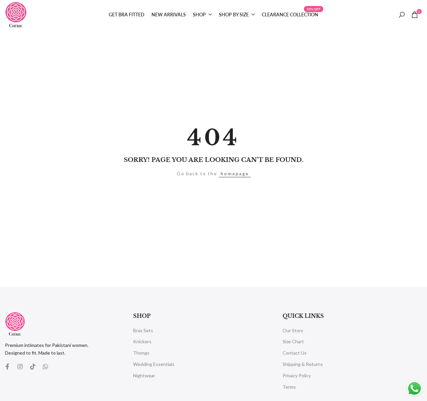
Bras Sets (143, 330)
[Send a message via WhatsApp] (414, 388)
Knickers (142, 341)
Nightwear (144, 375)
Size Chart (293, 341)
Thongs (141, 353)
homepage (235, 173)
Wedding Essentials (153, 364)
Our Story (293, 330)
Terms (289, 387)
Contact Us (295, 353)
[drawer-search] (401, 15)
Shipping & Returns (303, 364)
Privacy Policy (297, 375)
